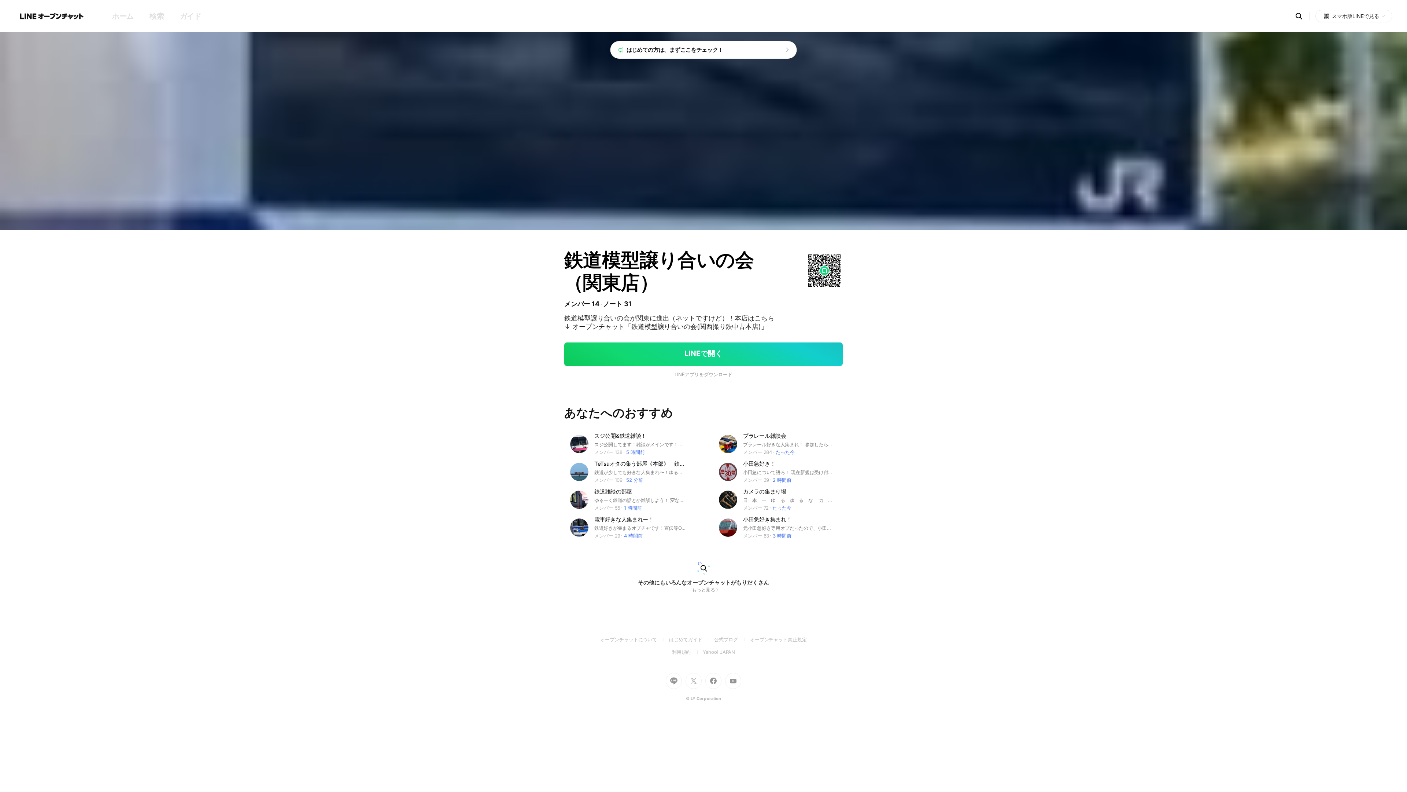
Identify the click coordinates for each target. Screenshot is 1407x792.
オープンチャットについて (634, 639)
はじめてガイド (691, 639)
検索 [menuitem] (156, 16)
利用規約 (687, 652)
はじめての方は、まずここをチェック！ (675, 49)
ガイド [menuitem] (191, 16)
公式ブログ (732, 639)
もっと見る (704, 590)
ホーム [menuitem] (123, 16)
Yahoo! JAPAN (719, 652)
